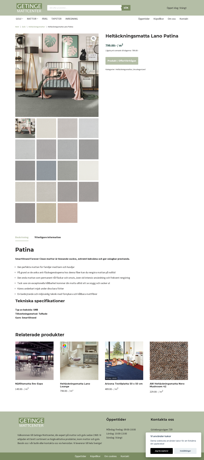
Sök (126, 7)
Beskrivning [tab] (21, 237)
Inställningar (185, 451)
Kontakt (184, 18)
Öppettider (144, 18)
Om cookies (110, 456)
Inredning (71, 18)
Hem (17, 26)
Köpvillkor (158, 18)
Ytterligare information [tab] (48, 237)
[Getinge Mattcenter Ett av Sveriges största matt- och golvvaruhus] (29, 8)
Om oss (172, 18)
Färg (44, 18)
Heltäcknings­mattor (37, 26)
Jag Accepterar (161, 451)
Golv (24, 26)
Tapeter (56, 18)
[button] (22, 18)
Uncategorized (139, 69)
